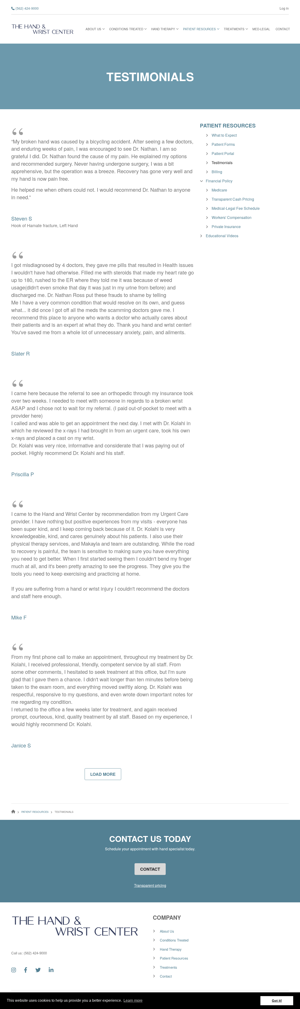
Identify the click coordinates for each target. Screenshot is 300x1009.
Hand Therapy (171, 949)
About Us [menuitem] (95, 30)
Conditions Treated (174, 940)
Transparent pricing (150, 885)
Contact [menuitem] (283, 29)
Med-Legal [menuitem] (261, 29)
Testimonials (222, 162)
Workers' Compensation (231, 217)
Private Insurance (226, 226)
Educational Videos (222, 235)
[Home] (42, 28)
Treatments (168, 967)
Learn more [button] (133, 1000)
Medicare (219, 190)
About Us (167, 931)
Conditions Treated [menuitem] (128, 30)
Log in (284, 8)
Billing (217, 171)
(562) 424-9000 (27, 8)
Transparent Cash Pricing (233, 199)
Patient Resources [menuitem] (201, 30)
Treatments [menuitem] (236, 30)
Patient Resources (228, 125)
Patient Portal (223, 153)
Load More (103, 774)
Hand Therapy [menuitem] (165, 30)
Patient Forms (223, 144)
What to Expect (224, 135)
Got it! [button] (277, 1000)
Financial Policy (219, 181)
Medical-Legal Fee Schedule (236, 208)
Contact (150, 869)
